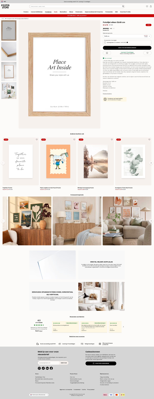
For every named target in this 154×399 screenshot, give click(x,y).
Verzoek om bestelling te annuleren (109, 383)
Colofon (84, 389)
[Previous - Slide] (3, 163)
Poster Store (80, 394)
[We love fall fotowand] (27, 221)
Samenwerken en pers (76, 379)
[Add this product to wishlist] (147, 53)
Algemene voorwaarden (66, 389)
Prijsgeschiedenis (107, 93)
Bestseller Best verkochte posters (44, 379)
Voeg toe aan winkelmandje (127, 47)
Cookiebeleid (77, 389)
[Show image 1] (8, 30)
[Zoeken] (123, 6)
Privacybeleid (90, 389)
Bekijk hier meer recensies (77, 336)
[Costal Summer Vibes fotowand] (77, 221)
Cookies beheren (104, 384)
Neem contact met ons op (107, 379)
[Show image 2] (8, 51)
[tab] (147, 6)
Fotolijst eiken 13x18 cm (22, 18)
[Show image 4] (8, 90)
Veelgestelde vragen (105, 381)
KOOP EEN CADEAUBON (102, 363)
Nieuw (36, 381)
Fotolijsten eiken (11, 18)
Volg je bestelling (104, 377)
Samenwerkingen (74, 381)
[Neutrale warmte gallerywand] (127, 221)
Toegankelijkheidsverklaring (77, 383)
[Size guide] (107, 53)
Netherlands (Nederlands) (38, 394)
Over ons (72, 377)
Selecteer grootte (107, 33)
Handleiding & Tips (40, 377)
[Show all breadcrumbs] (3, 18)
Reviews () (106, 30)
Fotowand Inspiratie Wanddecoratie (44, 383)
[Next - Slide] (151, 163)
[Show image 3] (8, 71)
